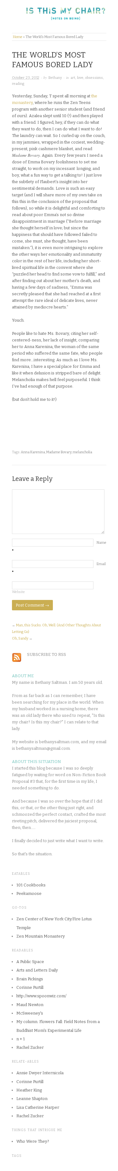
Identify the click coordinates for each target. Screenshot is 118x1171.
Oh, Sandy (20, 638)
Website (18, 592)
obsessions (94, 78)
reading (18, 84)
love (80, 78)
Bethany (55, 78)
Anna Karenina (33, 452)
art (72, 78)
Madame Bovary (58, 452)
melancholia (82, 452)
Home (17, 37)
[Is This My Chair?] (59, 15)
